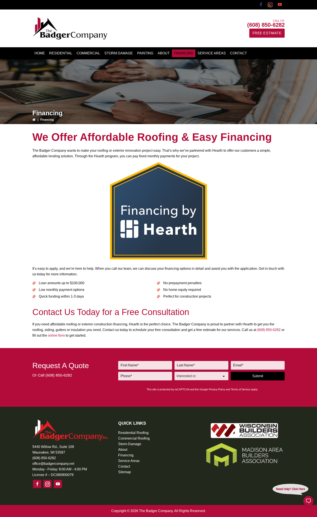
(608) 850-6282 (266, 24)
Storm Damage (129, 444)
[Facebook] (261, 5)
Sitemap (124, 472)
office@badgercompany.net (53, 463)
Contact (124, 466)
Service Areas (129, 461)
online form (56, 335)
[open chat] (308, 501)
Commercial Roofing (134, 438)
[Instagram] (270, 5)
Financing (125, 455)
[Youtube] (280, 5)
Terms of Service (240, 389)
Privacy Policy (217, 389)
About (122, 449)
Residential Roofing (133, 433)
